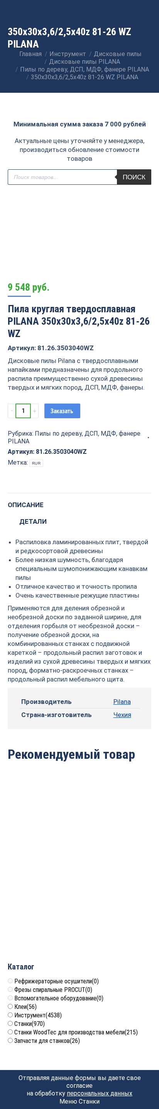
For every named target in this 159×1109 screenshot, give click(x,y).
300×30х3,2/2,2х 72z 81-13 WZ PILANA (116, 916)
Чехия (122, 715)
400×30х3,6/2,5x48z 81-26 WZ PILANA (42, 827)
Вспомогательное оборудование (58, 998)
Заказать (62, 411)
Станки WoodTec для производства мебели (76, 1032)
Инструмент (38, 1015)
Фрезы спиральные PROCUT (53, 989)
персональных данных (99, 1093)
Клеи (25, 1006)
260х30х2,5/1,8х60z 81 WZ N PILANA (116, 827)
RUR (36, 463)
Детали (33, 521)
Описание (26, 505)
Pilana (122, 701)
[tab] (79, 501)
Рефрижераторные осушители (56, 981)
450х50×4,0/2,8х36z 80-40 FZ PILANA (42, 916)
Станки (29, 1023)
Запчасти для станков (47, 1040)
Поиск (134, 177)
